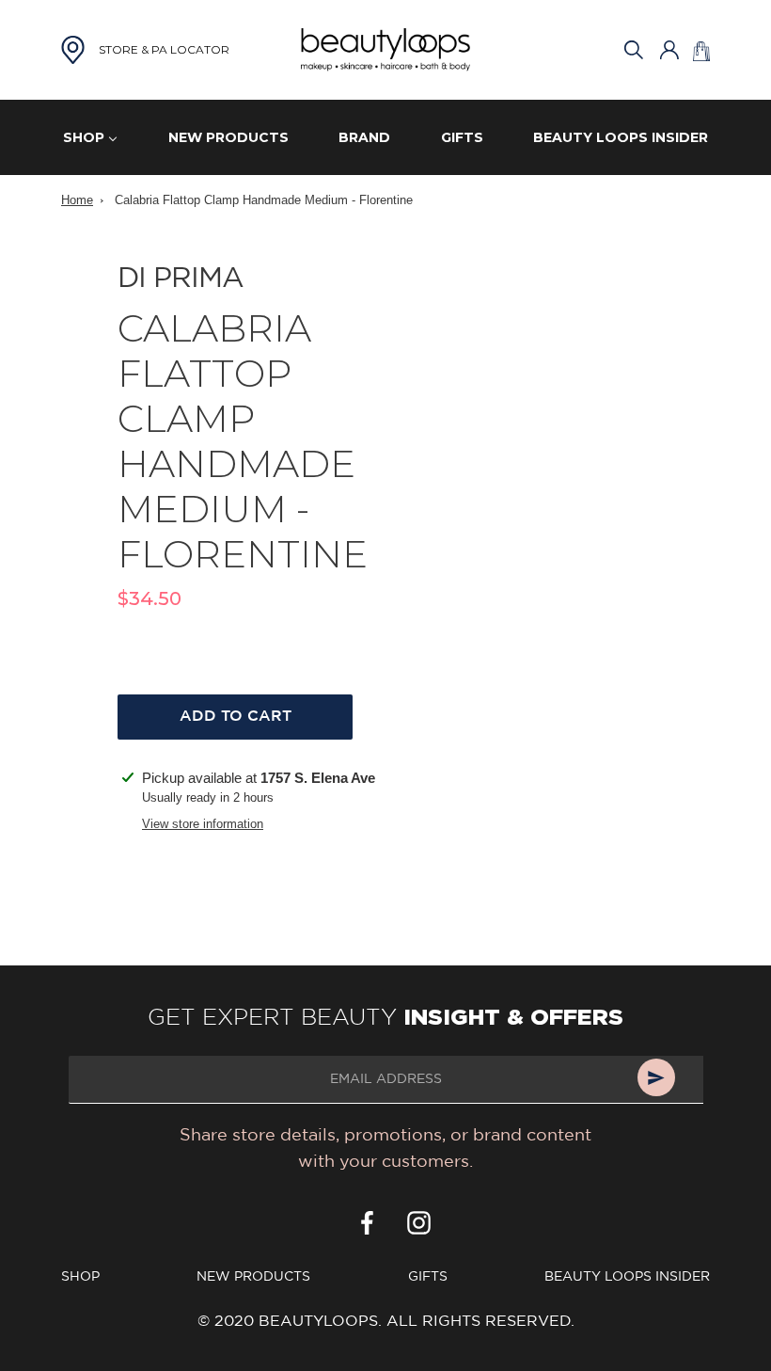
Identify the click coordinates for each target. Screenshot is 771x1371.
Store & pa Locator (164, 49)
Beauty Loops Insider (627, 1277)
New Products (253, 1277)
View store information (202, 824)
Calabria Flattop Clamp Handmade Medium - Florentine (264, 200)
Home (77, 200)
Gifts (428, 1277)
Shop (80, 1277)
